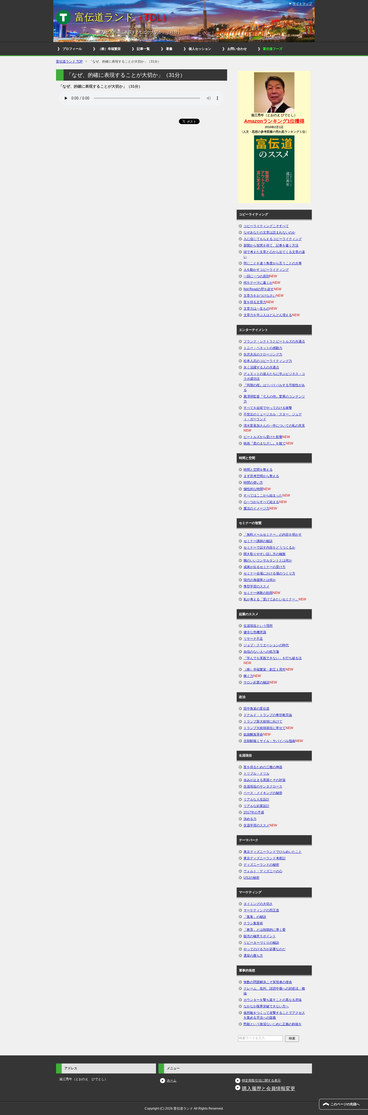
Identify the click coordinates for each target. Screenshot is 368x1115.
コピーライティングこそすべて (266, 226)
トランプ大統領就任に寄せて (265, 728)
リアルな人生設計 (256, 799)
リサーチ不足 (253, 639)
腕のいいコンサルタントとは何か (268, 560)
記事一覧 (143, 49)
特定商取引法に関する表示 (261, 1080)
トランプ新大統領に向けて (263, 721)
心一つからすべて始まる (261, 502)
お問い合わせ (237, 49)
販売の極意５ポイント (260, 936)
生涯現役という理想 (258, 626)
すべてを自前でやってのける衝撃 (268, 408)
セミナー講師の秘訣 (258, 541)
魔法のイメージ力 (256, 508)
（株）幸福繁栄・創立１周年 (265, 669)
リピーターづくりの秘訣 (261, 943)
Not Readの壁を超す (259, 289)
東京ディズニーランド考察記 (265, 858)
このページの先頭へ (345, 1104)
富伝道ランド (123, 17)
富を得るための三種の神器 (263, 767)
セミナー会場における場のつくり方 (269, 573)
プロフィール (72, 49)
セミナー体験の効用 (258, 593)
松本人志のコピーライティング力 (268, 361)
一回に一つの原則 (256, 276)
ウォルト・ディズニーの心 (263, 871)
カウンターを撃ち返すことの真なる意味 (273, 1000)
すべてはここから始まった (263, 495)
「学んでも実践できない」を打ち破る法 (273, 658)
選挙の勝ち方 (253, 955)
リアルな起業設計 (256, 806)
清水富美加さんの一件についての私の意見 (274, 425)
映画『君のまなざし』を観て (265, 443)
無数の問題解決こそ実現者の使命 (268, 982)
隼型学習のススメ (256, 586)
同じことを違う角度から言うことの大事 (273, 263)
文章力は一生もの (256, 308)
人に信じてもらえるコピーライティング (273, 239)
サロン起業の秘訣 (256, 682)
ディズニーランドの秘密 (261, 865)
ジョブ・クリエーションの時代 (266, 645)
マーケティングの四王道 (261, 910)
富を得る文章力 (255, 302)
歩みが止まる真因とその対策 (265, 780)
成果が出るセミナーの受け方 (265, 567)
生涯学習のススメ (256, 825)
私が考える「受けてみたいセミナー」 (271, 599)
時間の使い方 (253, 482)
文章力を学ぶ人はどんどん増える (268, 315)
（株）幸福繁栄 (109, 49)
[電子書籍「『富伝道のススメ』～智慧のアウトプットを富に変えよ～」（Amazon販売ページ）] (274, 167)
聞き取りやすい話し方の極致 (265, 554)
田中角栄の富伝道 (256, 708)
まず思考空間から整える (261, 476)
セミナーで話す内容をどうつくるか (269, 547)
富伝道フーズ (272, 49)
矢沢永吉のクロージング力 (263, 354)
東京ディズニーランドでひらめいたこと (273, 852)
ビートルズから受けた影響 (263, 437)
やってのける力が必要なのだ (265, 949)
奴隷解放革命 (253, 734)
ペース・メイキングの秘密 (263, 793)
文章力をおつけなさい (260, 295)
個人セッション (200, 49)
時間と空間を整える (258, 469)
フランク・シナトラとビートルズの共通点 (274, 341)
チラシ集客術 (253, 923)
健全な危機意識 (255, 632)
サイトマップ (302, 4)
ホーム (171, 1080)
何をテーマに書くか (258, 283)
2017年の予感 (254, 812)
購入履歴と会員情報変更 (268, 1088)
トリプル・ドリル (256, 773)
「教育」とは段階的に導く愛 (265, 930)
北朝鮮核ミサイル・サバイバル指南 (269, 741)
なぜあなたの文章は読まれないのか (269, 232)
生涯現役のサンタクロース (263, 786)
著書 (169, 49)
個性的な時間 (253, 489)
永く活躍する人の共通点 (261, 367)
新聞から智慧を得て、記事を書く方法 (271, 245)
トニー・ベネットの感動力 (263, 348)
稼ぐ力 (248, 676)
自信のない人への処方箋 (261, 652)
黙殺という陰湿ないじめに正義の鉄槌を (273, 1024)
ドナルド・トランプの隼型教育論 (268, 715)
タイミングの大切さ (258, 904)
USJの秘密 (251, 878)
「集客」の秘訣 (255, 917)
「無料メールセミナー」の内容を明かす (273, 534)
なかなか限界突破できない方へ (266, 1006)
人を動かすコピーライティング (266, 270)
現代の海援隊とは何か (260, 580)
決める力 (250, 819)
